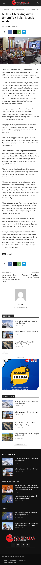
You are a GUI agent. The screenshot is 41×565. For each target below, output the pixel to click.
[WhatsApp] (19, 32)
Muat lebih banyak (20, 444)
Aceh (4, 337)
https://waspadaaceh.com (20, 307)
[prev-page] (3, 352)
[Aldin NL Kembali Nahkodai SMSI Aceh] (7, 334)
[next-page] (6, 352)
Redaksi (8, 26)
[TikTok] (23, 545)
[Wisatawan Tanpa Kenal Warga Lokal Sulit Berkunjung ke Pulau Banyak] (7, 526)
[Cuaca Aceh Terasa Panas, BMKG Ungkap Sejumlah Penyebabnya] (7, 345)
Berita (4, 327)
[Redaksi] (3, 27)
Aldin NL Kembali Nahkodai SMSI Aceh (26, 331)
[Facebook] (10, 32)
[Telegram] (24, 32)
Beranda (4, 9)
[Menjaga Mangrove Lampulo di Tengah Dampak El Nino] (7, 437)
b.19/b (9, 254)
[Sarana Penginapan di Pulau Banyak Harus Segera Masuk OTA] (7, 499)
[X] (15, 32)
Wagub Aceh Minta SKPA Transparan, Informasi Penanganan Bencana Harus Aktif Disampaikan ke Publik (27, 487)
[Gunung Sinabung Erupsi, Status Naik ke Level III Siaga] (7, 324)
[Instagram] (18, 545)
